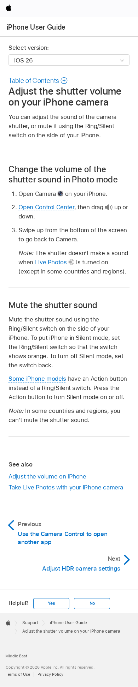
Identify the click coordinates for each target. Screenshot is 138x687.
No (92, 603)
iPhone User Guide (36, 27)
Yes (51, 603)
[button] (38, 81)
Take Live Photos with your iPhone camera (65, 487)
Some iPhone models (37, 378)
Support (30, 622)
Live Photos (51, 262)
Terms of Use (18, 674)
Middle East (16, 655)
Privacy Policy (50, 674)
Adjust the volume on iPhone (47, 476)
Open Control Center (46, 207)
